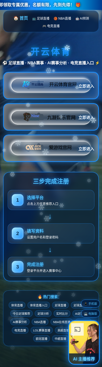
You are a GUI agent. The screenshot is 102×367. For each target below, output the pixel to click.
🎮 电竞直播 (51, 26)
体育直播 (17, 305)
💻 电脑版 (90, 313)
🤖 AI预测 (82, 18)
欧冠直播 (41, 338)
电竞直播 (20, 330)
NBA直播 (40, 322)
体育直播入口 (38, 305)
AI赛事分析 (20, 322)
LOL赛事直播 (41, 330)
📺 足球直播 (40, 18)
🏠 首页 (20, 18)
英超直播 (63, 330)
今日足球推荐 (21, 313)
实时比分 (62, 313)
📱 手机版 (90, 303)
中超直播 (60, 338)
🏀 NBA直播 (62, 18)
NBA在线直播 (61, 322)
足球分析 (43, 313)
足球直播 (60, 305)
